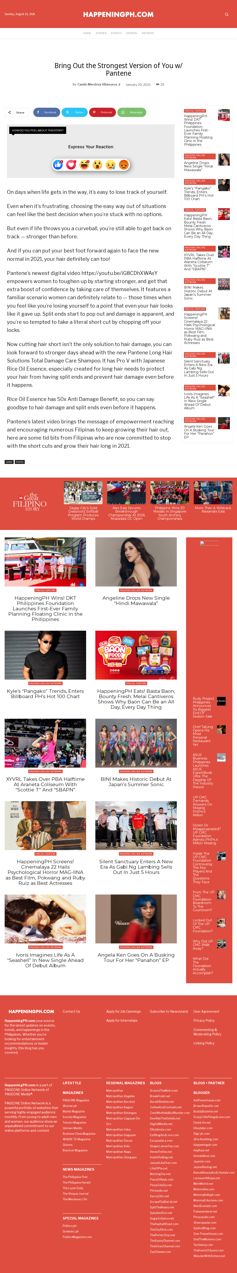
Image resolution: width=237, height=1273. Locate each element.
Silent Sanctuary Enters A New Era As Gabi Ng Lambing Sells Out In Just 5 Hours (199, 368)
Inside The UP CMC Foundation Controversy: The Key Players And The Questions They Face (203, 867)
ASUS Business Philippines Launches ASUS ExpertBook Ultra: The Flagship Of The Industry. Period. (203, 771)
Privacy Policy (204, 1020)
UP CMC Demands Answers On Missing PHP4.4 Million (202, 806)
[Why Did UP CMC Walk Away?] (221, 944)
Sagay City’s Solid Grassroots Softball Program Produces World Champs (83, 513)
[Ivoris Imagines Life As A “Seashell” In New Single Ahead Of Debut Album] (224, 391)
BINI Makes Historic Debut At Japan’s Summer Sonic (198, 292)
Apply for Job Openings (123, 1011)
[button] (226, 14)
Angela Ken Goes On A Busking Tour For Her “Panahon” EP (199, 431)
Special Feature (195, 110)
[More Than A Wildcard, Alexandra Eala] (213, 492)
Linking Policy (203, 1043)
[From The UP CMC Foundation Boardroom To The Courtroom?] (221, 895)
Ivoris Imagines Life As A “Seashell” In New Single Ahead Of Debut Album (199, 401)
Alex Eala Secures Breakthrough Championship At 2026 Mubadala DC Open (126, 513)
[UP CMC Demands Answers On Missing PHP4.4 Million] (221, 800)
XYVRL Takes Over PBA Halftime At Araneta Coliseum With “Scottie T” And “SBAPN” (199, 262)
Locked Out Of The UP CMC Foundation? (203, 925)
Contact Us (71, 1011)
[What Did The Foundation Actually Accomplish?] (221, 961)
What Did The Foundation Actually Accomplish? (203, 966)
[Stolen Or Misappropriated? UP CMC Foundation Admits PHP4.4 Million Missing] (227, 828)
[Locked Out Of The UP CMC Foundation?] (221, 923)
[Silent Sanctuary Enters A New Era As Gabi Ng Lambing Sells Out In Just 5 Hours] (224, 358)
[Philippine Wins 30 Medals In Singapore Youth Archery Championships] (169, 492)
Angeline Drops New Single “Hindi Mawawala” (198, 166)
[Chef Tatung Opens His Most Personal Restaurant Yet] (221, 729)
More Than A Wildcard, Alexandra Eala (213, 510)
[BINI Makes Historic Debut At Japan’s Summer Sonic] (224, 284)
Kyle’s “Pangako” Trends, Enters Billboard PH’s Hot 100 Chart (199, 193)
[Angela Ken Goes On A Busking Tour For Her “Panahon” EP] (224, 423)
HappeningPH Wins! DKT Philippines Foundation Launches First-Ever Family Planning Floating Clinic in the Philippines (198, 130)
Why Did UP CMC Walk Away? (203, 945)
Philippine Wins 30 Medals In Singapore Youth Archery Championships (169, 513)
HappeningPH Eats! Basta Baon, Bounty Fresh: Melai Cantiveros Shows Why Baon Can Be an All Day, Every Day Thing (198, 226)
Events (19, 461)
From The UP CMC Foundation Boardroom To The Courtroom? (204, 901)
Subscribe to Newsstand (169, 1011)
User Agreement (206, 1011)
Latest (9, 461)
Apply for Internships (122, 1020)
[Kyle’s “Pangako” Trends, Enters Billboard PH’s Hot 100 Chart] (224, 185)
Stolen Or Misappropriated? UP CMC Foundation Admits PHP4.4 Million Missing (207, 834)
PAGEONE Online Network (195, 156)
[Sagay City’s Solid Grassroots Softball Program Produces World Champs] (83, 492)
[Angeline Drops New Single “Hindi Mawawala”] (224, 159)
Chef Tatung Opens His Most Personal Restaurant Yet (203, 736)
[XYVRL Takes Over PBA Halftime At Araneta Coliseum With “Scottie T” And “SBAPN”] (224, 252)
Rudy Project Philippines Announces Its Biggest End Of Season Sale (203, 707)
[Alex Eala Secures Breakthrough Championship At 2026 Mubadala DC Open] (126, 492)
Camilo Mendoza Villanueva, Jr (99, 84)
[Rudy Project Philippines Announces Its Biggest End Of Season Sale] (221, 701)
